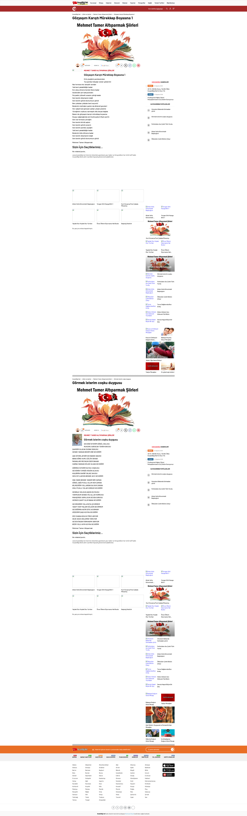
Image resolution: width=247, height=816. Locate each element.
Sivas (117, 794)
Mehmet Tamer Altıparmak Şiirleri (102, 14)
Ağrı (117, 765)
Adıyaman (88, 765)
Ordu (100, 792)
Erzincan (147, 775)
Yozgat (87, 800)
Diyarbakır (88, 775)
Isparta (101, 781)
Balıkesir (147, 767)
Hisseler (135, 756)
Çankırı (132, 773)
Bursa (101, 773)
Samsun (74, 794)
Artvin (118, 767)
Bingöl (132, 770)
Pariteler (145, 756)
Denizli (74, 775)
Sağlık (150, 3)
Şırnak (147, 794)
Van (146, 797)
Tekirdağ (75, 797)
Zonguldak (102, 800)
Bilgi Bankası (171, 3)
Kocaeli (118, 786)
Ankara (74, 767)
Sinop (100, 794)
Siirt (86, 794)
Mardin (101, 789)
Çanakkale (119, 773)
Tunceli (118, 797)
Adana (74, 765)
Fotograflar (141, 3)
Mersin (118, 789)
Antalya (87, 767)
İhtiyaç (101, 3)
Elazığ (132, 775)
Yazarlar (132, 3)
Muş (146, 789)
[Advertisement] (59, 42)
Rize (131, 792)
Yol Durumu (156, 756)
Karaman (88, 784)
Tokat (87, 797)
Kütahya (147, 786)
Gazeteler (99, 756)
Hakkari (147, 778)
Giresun (118, 778)
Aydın (132, 767)
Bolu (73, 773)
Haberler (109, 3)
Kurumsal (93, 3)
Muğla (132, 789)
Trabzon (101, 797)
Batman (87, 770)
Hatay (74, 781)
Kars (100, 784)
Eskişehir (88, 778)
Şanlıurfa (133, 794)
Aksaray (132, 765)
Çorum (147, 773)
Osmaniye (119, 792)
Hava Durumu (110, 756)
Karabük (75, 784)
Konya (132, 786)
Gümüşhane (134, 778)
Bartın (74, 770)
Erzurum (75, 778)
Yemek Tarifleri (159, 3)
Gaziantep (102, 778)
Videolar (124, 3)
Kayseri (132, 784)
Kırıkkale (147, 784)
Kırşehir (87, 786)
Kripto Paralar (169, 756)
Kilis (100, 786)
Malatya (74, 789)
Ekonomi (117, 3)
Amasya (147, 765)
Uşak (132, 797)
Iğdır (86, 781)
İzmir (131, 781)
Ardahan (101, 767)
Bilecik (118, 770)
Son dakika (155, 9)
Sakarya (147, 792)
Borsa (74, 756)
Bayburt (101, 770)
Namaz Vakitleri (85, 756)
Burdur (87, 773)
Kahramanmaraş (150, 781)
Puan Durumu (123, 756)
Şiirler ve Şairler (86, 14)
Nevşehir (75, 792)
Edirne (118, 775)
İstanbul (118, 781)
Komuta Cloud (129, 814)
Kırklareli (75, 786)
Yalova (74, 800)
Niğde (87, 792)
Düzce (101, 775)
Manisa (87, 789)
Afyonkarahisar (104, 765)
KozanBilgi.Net (76, 14)
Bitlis (146, 770)
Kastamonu (119, 784)
